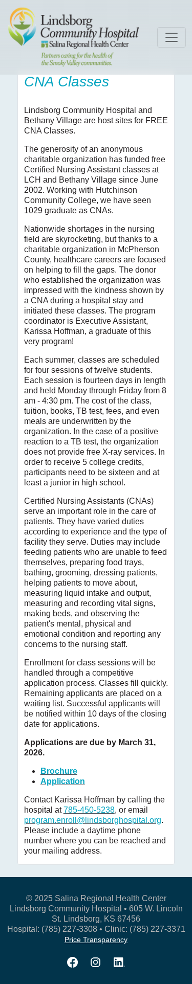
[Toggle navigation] (171, 37)
